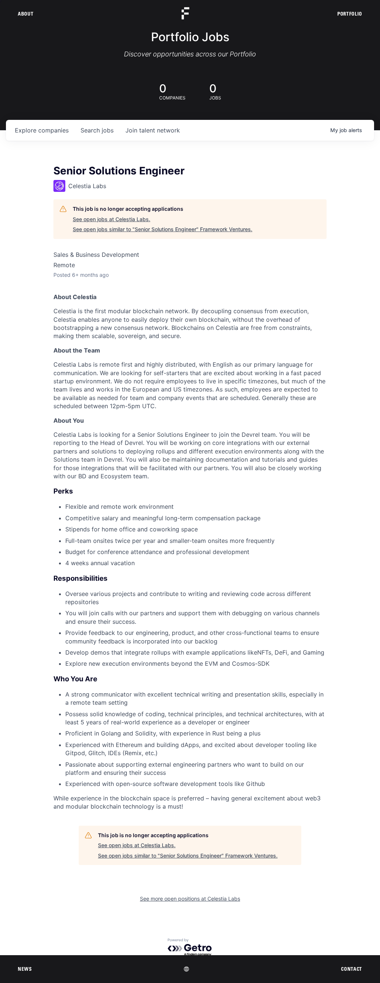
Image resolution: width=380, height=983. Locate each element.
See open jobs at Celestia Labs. (111, 219)
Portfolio (349, 14)
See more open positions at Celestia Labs (190, 898)
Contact (351, 969)
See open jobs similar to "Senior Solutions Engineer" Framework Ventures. (162, 229)
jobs (97, 130)
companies (42, 130)
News (25, 969)
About (25, 14)
